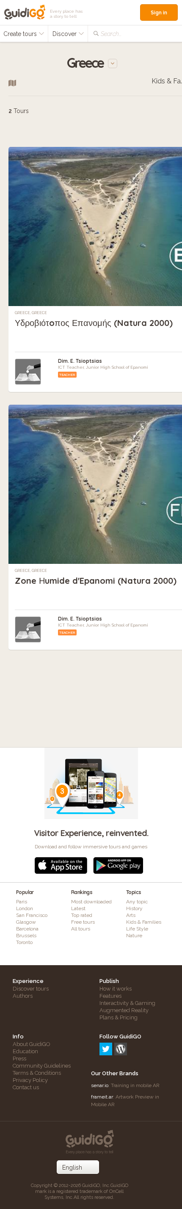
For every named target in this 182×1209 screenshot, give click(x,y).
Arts (130, 915)
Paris (21, 902)
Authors (23, 996)
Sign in (159, 12)
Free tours (83, 922)
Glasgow (26, 922)
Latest (78, 908)
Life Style (137, 929)
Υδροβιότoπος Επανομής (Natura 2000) (94, 322)
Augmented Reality (124, 1010)
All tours (80, 929)
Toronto (24, 942)
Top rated (81, 915)
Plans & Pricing (118, 1017)
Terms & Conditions (37, 1073)
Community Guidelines (42, 1066)
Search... (111, 33)
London (24, 908)
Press (19, 1058)
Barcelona (27, 929)
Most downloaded (91, 902)
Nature (134, 935)
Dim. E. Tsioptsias (80, 361)
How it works (115, 988)
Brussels (26, 935)
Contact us (26, 1087)
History (134, 908)
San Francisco (31, 915)
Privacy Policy (30, 1080)
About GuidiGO (31, 1044)
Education (25, 1051)
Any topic (137, 902)
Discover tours (31, 988)
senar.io (99, 1085)
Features (110, 996)
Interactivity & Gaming (127, 1003)
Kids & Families (143, 922)
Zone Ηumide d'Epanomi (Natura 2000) (95, 580)
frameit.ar (102, 1097)
